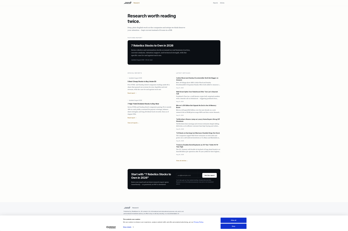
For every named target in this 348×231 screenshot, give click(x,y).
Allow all (233, 220)
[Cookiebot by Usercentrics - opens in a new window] (111, 227)
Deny (233, 226)
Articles (222, 3)
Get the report (209, 175)
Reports (215, 3)
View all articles (182, 160)
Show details (127, 227)
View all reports (133, 123)
